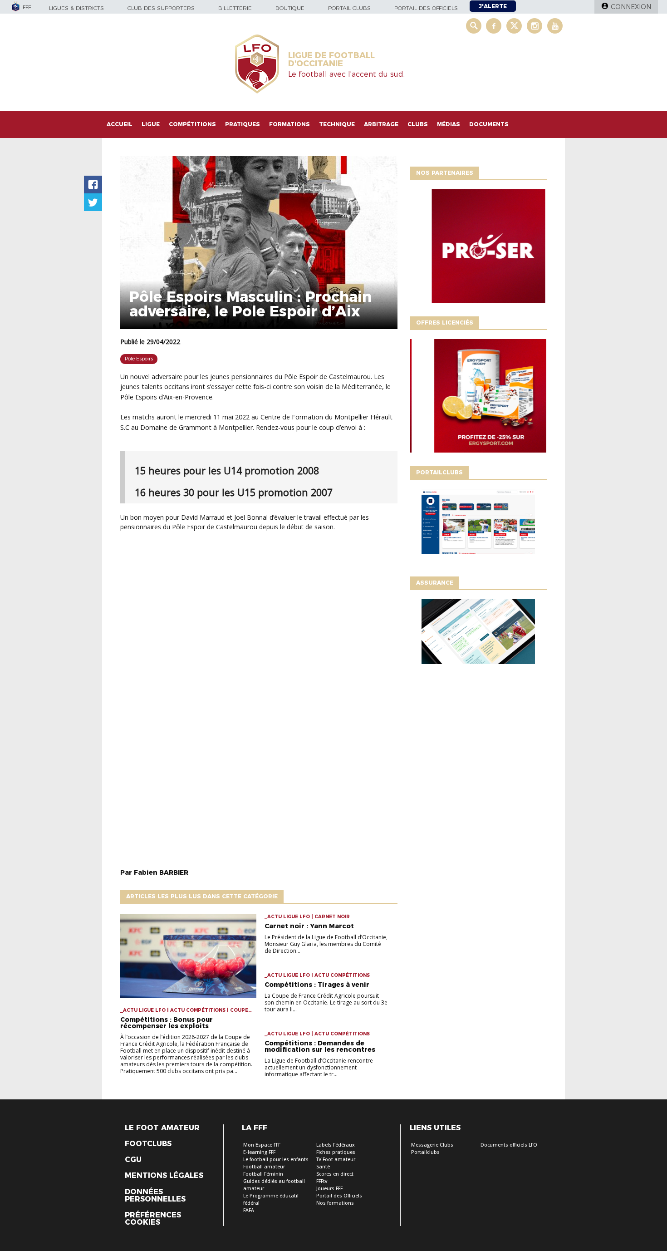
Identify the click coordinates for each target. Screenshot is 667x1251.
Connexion (631, 7)
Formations (289, 124)
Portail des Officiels (339, 1196)
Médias (448, 124)
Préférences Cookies (153, 1219)
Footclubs (148, 1144)
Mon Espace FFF (261, 1145)
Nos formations (335, 1203)
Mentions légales (164, 1175)
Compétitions (192, 124)
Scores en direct (334, 1174)
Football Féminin (263, 1174)
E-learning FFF (259, 1152)
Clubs (417, 124)
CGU (133, 1159)
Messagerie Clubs (432, 1145)
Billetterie (235, 7)
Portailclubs (425, 1152)
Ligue (151, 124)
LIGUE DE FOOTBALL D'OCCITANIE (331, 59)
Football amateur (264, 1167)
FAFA (248, 1210)
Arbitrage (381, 124)
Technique (337, 124)
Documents (489, 124)
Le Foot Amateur (162, 1128)
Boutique (289, 7)
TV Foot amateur (335, 1159)
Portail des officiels (426, 7)
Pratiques (242, 124)
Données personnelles (155, 1195)
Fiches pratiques (335, 1152)
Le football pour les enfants (276, 1159)
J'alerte (493, 6)
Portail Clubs (349, 7)
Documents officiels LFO (509, 1145)
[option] (478, 248)
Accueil (119, 124)
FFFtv (321, 1181)
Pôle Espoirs (139, 358)
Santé (323, 1167)
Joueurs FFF (329, 1189)
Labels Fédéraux (335, 1145)
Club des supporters (161, 7)
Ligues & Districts (76, 7)
